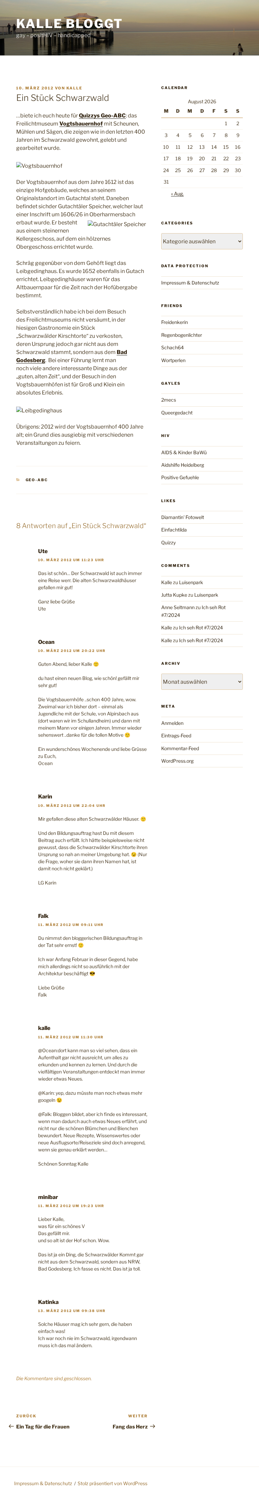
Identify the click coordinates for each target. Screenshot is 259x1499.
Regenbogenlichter (181, 335)
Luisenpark (191, 582)
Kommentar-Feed (180, 748)
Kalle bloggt (69, 23)
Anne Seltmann (178, 607)
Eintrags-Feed (176, 735)
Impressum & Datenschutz (190, 282)
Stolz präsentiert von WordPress (112, 1483)
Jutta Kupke (174, 595)
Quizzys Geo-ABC (102, 115)
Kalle (74, 88)
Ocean (46, 642)
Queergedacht (177, 412)
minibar (48, 1197)
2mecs (168, 400)
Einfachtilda (174, 530)
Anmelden (172, 723)
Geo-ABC (37, 480)
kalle (44, 1028)
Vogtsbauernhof (81, 123)
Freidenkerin (174, 322)
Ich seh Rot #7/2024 (201, 627)
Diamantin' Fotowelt (182, 517)
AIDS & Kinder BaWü (184, 452)
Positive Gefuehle (180, 477)
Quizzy (168, 542)
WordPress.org (177, 761)
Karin (45, 796)
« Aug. (177, 193)
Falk (43, 916)
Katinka (48, 1302)
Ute (43, 551)
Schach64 (172, 347)
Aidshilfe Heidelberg (182, 465)
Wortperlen (173, 360)
